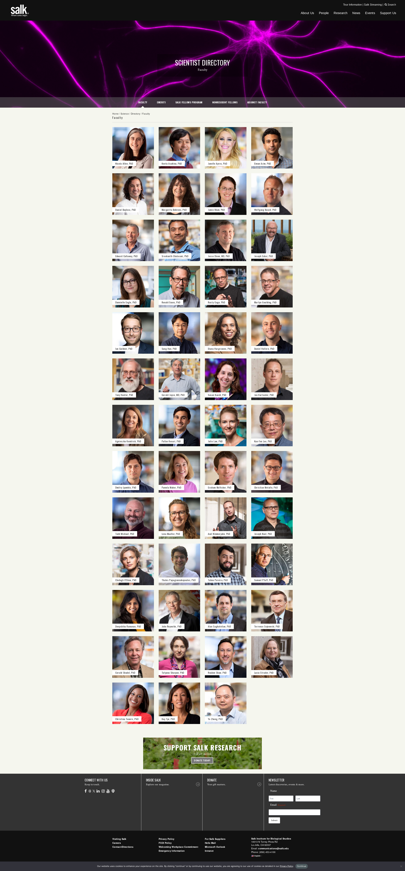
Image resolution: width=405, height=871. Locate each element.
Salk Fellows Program (188, 102)
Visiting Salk (119, 838)
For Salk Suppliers (215, 838)
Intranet (209, 850)
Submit (274, 820)
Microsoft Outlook (215, 846)
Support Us (388, 13)
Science (125, 113)
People (324, 13)
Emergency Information (172, 850)
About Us (307, 13)
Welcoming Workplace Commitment (178, 846)
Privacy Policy (166, 838)
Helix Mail (210, 842)
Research (340, 13)
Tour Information (352, 4)
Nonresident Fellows (225, 102)
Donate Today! (202, 760)
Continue (301, 866)
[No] (401, 866)
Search (391, 4)
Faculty (142, 102)
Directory (135, 113)
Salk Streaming (373, 4)
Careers (116, 842)
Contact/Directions (122, 846)
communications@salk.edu (273, 848)
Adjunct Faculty (257, 102)
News (356, 13)
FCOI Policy (165, 842)
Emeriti (161, 102)
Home (115, 113)
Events (370, 13)
